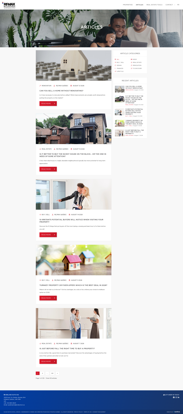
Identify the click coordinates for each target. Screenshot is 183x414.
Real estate (46, 149)
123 (52, 373)
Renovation (46, 85)
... (47, 373)
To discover (137, 68)
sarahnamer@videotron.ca (16, 405)
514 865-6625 (11, 403)
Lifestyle (119, 71)
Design (119, 65)
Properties (128, 5)
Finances (119, 68)
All (117, 59)
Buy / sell (45, 214)
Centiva (177, 411)
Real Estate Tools (154, 5)
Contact (169, 5)
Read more (46, 103)
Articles (139, 5)
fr (178, 5)
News (135, 59)
